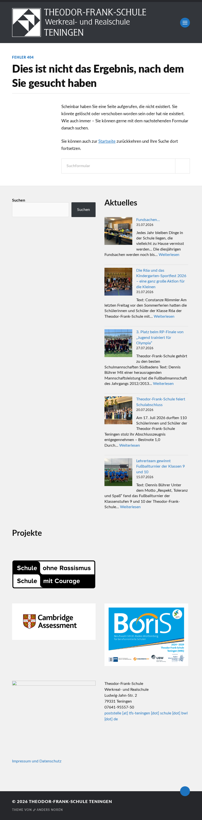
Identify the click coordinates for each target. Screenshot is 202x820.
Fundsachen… (148, 220)
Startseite (107, 141)
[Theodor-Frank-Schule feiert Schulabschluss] (118, 411)
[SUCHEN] (182, 165)
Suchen (18, 200)
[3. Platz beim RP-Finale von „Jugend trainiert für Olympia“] (118, 344)
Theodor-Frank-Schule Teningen (70, 802)
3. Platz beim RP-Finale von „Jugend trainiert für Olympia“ (160, 337)
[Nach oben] (185, 791)
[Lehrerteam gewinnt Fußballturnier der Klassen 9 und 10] (118, 473)
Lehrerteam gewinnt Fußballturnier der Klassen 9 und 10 (160, 466)
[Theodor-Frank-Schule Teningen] (101, 22)
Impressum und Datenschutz (36, 761)
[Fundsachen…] (118, 231)
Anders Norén (50, 809)
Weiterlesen (169, 255)
